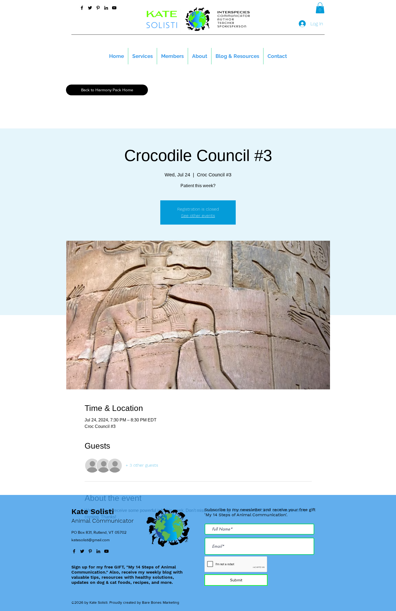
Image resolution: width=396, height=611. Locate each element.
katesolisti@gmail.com (90, 539)
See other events (198, 215)
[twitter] (90, 8)
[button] (320, 7)
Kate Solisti (92, 511)
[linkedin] (106, 8)
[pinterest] (98, 8)
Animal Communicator (102, 520)
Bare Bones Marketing (160, 602)
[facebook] (82, 8)
